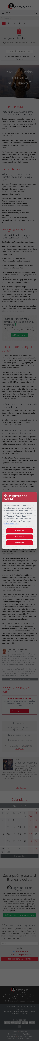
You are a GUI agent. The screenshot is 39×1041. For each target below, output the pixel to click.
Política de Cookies (11, 524)
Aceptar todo (19, 543)
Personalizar (19, 537)
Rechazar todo (20, 531)
